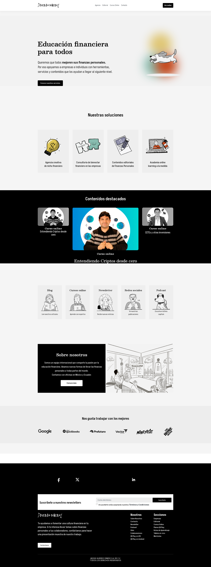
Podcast (134, 527)
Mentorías (157, 536)
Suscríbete (162, 500)
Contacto (124, 5)
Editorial (105, 5)
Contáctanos (44, 545)
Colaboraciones (136, 533)
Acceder (168, 5)
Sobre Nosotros (136, 518)
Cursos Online (114, 5)
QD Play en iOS (136, 536)
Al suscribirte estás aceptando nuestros (124, 504)
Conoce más (72, 383)
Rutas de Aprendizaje (161, 530)
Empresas (157, 518)
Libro (132, 530)
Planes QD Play (159, 527)
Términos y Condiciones (139, 504)
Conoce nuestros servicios (50, 83)
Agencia (97, 5)
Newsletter (134, 524)
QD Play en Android (137, 539)
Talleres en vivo (159, 533)
